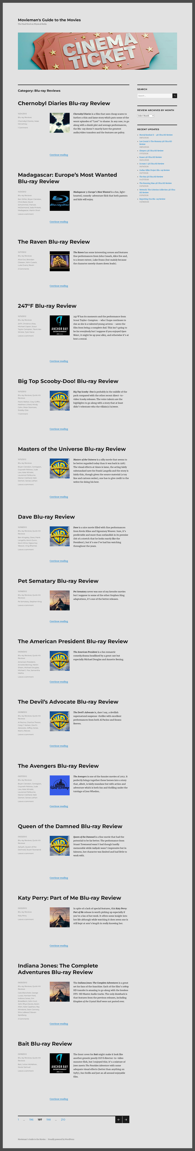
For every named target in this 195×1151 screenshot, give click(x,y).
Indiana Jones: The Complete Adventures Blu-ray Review (58, 968)
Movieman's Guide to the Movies (49, 20)
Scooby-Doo (23, 410)
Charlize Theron (33, 722)
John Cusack (31, 262)
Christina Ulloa (29, 324)
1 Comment (23, 128)
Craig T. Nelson (24, 725)
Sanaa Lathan (31, 481)
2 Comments (23, 269)
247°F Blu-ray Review (47, 306)
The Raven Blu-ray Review (54, 241)
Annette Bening (25, 665)
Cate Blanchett (24, 993)
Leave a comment (26, 214)
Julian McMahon (29, 1064)
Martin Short (34, 210)
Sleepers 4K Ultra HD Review (151, 151)
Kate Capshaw (29, 1007)
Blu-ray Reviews (25, 117)
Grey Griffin (35, 402)
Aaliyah (21, 847)
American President (26, 662)
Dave (32, 537)
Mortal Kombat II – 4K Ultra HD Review (156, 135)
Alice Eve (22, 259)
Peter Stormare (29, 407)
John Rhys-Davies (25, 1004)
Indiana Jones (24, 998)
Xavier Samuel (24, 1067)
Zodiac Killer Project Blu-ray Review (154, 170)
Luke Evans (23, 265)
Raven (31, 265)
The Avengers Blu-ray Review (58, 766)
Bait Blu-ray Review (45, 1043)
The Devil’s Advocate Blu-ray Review (68, 701)
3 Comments (23, 1019)
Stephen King (36, 601)
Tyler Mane (29, 332)
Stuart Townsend (34, 850)
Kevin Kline (23, 543)
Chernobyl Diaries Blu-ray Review (64, 103)
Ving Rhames (31, 546)
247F (20, 324)
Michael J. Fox (24, 670)
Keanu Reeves (24, 731)
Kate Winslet (27, 472)
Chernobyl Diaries (25, 121)
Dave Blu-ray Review (46, 517)
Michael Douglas (31, 667)
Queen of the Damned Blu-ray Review (70, 826)
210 (64, 1119)
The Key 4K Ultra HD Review (151, 177)
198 (49, 1119)
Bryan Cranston (34, 199)
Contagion (36, 467)
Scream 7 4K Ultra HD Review (151, 164)
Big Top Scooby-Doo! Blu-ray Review (68, 381)
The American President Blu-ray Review (73, 641)
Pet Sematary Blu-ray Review (58, 581)
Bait (19, 1064)
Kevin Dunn (31, 540)
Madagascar (23, 210)
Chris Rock (22, 202)
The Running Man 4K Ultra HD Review (155, 183)
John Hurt (32, 1001)
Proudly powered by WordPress (61, 1139)
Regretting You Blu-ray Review (152, 199)
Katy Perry (22, 916)
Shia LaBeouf (23, 1012)
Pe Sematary (23, 601)
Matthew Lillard (25, 404)
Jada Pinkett (35, 207)
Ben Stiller (22, 199)
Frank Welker (23, 402)
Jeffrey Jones (32, 728)
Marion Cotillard (25, 478)
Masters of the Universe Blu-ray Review (72, 449)
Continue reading (59, 154)
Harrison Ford (30, 995)
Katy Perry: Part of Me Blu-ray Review (69, 898)
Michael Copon (24, 326)
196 (32, 1119)
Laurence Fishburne (26, 475)
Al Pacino (22, 722)
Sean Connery (33, 1009)
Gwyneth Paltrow (25, 469)
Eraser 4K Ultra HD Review (150, 157)
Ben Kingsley (23, 537)
